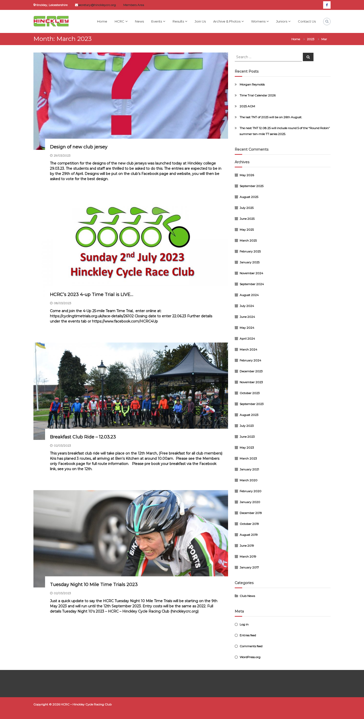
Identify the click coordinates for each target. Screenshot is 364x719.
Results (178, 21)
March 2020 (249, 480)
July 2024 (247, 306)
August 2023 (249, 415)
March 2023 (248, 458)
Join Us (200, 21)
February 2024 (250, 360)
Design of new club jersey (78, 147)
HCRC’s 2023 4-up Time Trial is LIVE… (91, 294)
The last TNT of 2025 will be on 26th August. (271, 117)
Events (156, 21)
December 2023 (251, 371)
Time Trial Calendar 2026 (258, 95)
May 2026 (247, 175)
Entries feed (248, 635)
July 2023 (247, 425)
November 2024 (251, 273)
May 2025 (247, 229)
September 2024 (252, 284)
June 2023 (247, 436)
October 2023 (250, 393)
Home (102, 21)
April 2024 (247, 338)
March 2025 (248, 240)
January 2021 (249, 469)
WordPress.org (250, 657)
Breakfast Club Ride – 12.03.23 (83, 437)
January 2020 (250, 502)
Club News (247, 596)
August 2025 (249, 197)
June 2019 (247, 545)
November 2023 (251, 382)
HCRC (119, 21)
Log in (244, 624)
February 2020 (250, 491)
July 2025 (247, 208)
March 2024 (248, 349)
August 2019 (249, 534)
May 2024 (247, 327)
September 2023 (252, 404)
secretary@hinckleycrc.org (97, 5)
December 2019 (251, 513)
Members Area (133, 5)
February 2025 (250, 251)
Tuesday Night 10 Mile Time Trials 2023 (94, 584)
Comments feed (251, 646)
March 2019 (248, 556)
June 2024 (247, 317)
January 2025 (250, 262)
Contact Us (307, 21)
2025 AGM (247, 106)
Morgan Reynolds (252, 84)
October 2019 (249, 524)
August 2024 (249, 295)
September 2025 (251, 186)
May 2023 (247, 447)
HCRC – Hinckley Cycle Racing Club (86, 704)
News (139, 21)
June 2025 (247, 218)
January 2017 (249, 567)
